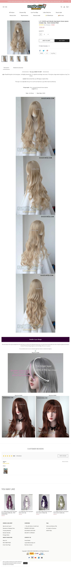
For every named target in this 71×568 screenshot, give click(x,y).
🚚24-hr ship (61, 15)
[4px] (36, 553)
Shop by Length (36, 15)
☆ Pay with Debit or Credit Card (32, 526)
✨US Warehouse (49, 15)
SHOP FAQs (49, 530)
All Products (11, 12)
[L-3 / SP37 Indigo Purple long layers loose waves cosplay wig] (44, 502)
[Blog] (28, 553)
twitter (44, 51)
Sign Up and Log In (7, 526)
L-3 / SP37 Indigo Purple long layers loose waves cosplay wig (44, 512)
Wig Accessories (24, 15)
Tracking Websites (7, 530)
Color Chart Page (6, 544)
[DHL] (31, 553)
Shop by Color (13, 15)
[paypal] (41, 553)
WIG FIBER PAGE (7, 542)
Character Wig (22, 12)
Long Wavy (53, 53)
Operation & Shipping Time (9, 528)
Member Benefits (6, 532)
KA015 (41, 53)
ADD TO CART (46, 40)
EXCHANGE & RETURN (30, 530)
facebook (40, 51)
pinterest (47, 51)
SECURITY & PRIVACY (30, 532)
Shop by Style (59, 12)
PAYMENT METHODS (29, 528)
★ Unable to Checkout (51, 528)
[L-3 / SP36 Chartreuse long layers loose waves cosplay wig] (61, 502)
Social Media (27, 540)
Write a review (63, 455)
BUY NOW (62, 40)
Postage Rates (6, 535)
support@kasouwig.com (30, 542)
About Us (5, 540)
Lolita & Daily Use (47, 12)
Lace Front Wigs (34, 12)
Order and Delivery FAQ (51, 526)
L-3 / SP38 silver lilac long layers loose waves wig (26, 512)
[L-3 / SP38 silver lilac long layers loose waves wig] (27, 502)
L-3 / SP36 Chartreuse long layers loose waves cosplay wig (61, 512)
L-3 (46, 53)
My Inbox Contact (28, 544)
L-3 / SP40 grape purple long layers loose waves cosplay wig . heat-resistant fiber (9, 513)
